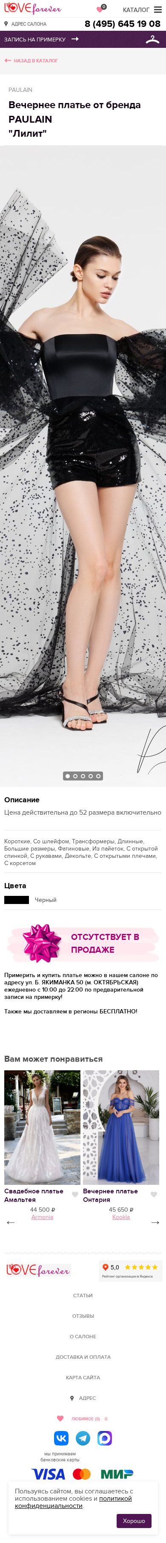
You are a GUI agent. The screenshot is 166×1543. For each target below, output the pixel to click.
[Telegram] (83, 1438)
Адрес (87, 1398)
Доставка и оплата (83, 1357)
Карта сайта (83, 1378)
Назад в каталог (36, 61)
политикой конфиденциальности (73, 1502)
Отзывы (83, 1316)
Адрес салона (28, 23)
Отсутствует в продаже (105, 943)
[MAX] (104, 1438)
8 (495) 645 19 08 (122, 24)
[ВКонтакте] (61, 1438)
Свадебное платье (33, 1195)
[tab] (68, 776)
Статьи (83, 1296)
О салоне (83, 1337)
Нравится (75, 1195)
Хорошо (134, 1521)
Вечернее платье (110, 1195)
